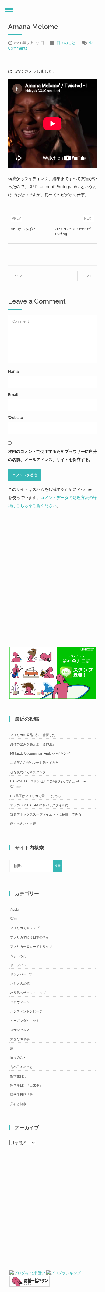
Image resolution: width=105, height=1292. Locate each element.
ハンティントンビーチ (26, 1011)
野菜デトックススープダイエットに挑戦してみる (45, 814)
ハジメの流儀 (20, 983)
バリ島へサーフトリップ (28, 993)
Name (13, 371)
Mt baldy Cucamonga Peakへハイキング (40, 753)
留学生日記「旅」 (23, 1095)
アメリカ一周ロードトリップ (31, 947)
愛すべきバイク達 (23, 824)
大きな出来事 (20, 1039)
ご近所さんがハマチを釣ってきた (34, 763)
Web (14, 919)
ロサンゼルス (20, 1030)
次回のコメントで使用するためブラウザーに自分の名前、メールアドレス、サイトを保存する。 (52, 455)
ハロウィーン (20, 1002)
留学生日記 (18, 1076)
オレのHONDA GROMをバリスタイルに (39, 805)
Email (13, 394)
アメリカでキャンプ (24, 928)
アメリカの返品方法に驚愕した (32, 735)
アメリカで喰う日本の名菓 (29, 937)
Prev (23, 276)
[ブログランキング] (63, 1273)
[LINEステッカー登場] (52, 672)
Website (15, 417)
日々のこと (66, 43)
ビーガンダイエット (24, 1021)
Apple (14, 909)
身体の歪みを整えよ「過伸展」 (32, 744)
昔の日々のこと (21, 1067)
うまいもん (18, 956)
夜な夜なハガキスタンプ (28, 772)
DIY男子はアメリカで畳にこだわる (35, 796)
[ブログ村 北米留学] (27, 1273)
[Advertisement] (52, 576)
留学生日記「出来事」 (26, 1085)
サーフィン (18, 965)
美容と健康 (18, 1104)
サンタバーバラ (21, 974)
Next (82, 276)
